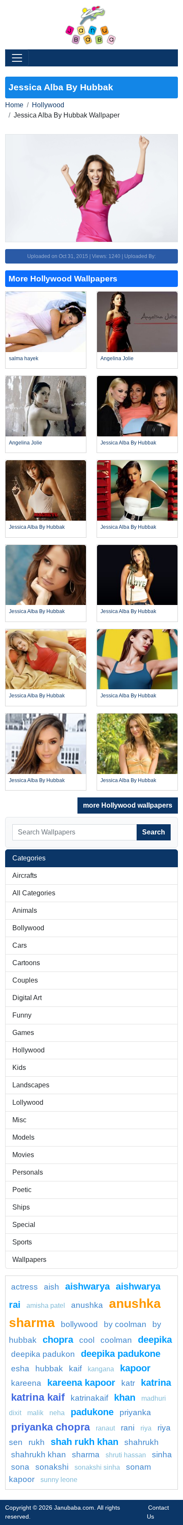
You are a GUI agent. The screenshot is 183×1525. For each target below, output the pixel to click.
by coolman (125, 1324)
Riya (146, 1428)
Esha (20, 1368)
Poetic (21, 1189)
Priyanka (135, 1412)
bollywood (79, 1324)
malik (35, 1412)
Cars (19, 945)
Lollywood (27, 1102)
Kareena (26, 1383)
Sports (22, 1242)
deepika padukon (43, 1354)
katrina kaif (38, 1397)
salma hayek (23, 358)
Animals (24, 910)
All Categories (33, 893)
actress (24, 1286)
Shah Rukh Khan (84, 1441)
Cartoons (26, 962)
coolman (116, 1340)
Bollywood (28, 928)
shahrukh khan (38, 1454)
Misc (19, 1120)
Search (153, 832)
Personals (27, 1172)
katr (128, 1383)
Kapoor (135, 1368)
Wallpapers (29, 1259)
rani (127, 1427)
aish (51, 1286)
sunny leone (58, 1479)
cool (86, 1340)
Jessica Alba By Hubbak (128, 443)
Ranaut (105, 1428)
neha (57, 1412)
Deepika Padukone (120, 1353)
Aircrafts (24, 875)
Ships (21, 1207)
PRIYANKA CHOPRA (50, 1427)
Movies (23, 1154)
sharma (86, 1454)
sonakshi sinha (97, 1467)
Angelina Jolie (117, 358)
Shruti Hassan (126, 1455)
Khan (124, 1397)
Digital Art (27, 997)
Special (23, 1224)
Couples (25, 980)
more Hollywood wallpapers (127, 805)
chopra (58, 1339)
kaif (75, 1368)
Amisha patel (45, 1305)
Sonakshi (52, 1466)
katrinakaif (89, 1397)
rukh (37, 1442)
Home (14, 105)
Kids (19, 1067)
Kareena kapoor (81, 1382)
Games (23, 1032)
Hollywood (48, 105)
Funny (21, 1015)
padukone (92, 1412)
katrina (156, 1382)
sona (20, 1466)
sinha (162, 1454)
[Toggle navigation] (17, 57)
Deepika (155, 1339)
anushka (87, 1305)
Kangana (101, 1369)
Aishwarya (87, 1286)
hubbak (49, 1368)
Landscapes (30, 1085)
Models (23, 1137)
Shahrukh (141, 1442)
